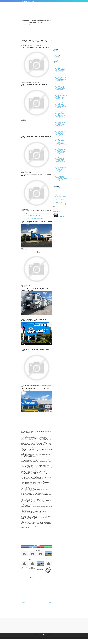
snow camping (56, 202)
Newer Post (23, 602)
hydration (64, 196)
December (57, 54)
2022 (55, 52)
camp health (63, 199)
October (56, 56)
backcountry (56, 196)
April (56, 185)
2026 (55, 49)
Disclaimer (51, 634)
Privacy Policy (57, 211)
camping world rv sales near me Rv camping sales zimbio (33, 218)
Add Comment (30, 24)
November (57, 55)
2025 (55, 50)
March (56, 186)
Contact (40, 634)
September (57, 57)
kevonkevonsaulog (27, 1)
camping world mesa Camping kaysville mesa (24, 558)
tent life (60, 202)
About (36, 634)
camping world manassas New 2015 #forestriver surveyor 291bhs (32, 558)
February (56, 187)
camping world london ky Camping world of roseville (32, 567)
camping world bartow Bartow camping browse (32, 215)
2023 (55, 51)
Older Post (49, 602)
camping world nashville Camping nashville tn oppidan (40, 558)
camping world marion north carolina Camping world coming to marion (40, 568)
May (56, 62)
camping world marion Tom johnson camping (48, 558)
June (56, 61)
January (56, 188)
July (56, 60)
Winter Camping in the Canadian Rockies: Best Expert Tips (62, 215)
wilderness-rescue (57, 199)
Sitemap (56, 208)
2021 (55, 190)
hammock (60, 196)
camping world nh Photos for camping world (24, 567)
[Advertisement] (44, 9)
